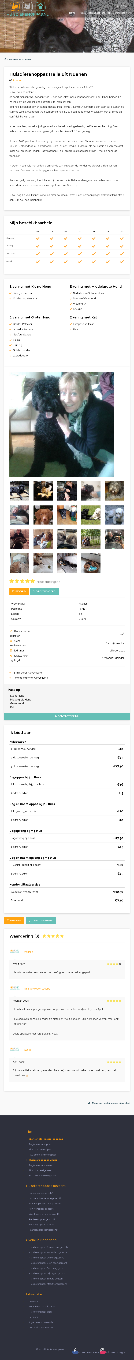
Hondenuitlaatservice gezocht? (45, 1198)
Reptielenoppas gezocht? (42, 1219)
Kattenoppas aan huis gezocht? (45, 1203)
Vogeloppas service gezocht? (44, 1214)
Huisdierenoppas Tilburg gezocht (46, 1278)
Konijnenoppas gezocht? (41, 1209)
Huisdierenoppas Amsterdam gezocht (48, 1247)
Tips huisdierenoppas (40, 1149)
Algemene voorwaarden (41, 1322)
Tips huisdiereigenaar (40, 1170)
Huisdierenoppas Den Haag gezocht (47, 1268)
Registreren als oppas (40, 1144)
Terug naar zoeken (18, 59)
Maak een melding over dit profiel (111, 1103)
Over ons (33, 1301)
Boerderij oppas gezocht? (42, 1224)
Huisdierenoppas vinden (43, 1160)
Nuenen (17, 80)
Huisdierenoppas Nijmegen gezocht (47, 1273)
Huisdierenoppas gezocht (92, 13)
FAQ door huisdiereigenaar (43, 1175)
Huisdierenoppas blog (40, 1311)
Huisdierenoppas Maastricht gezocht (48, 1284)
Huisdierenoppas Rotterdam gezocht (48, 1252)
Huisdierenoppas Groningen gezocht (48, 1263)
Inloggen (125, 5)
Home (72, 13)
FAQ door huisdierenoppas (43, 1154)
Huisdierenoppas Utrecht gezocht (46, 1257)
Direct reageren (46, 591)
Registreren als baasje (40, 1165)
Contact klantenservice (41, 1327)
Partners (33, 1317)
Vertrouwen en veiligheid (42, 1306)
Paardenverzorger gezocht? (43, 1230)
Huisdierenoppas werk (119, 13)
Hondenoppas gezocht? (41, 1193)
